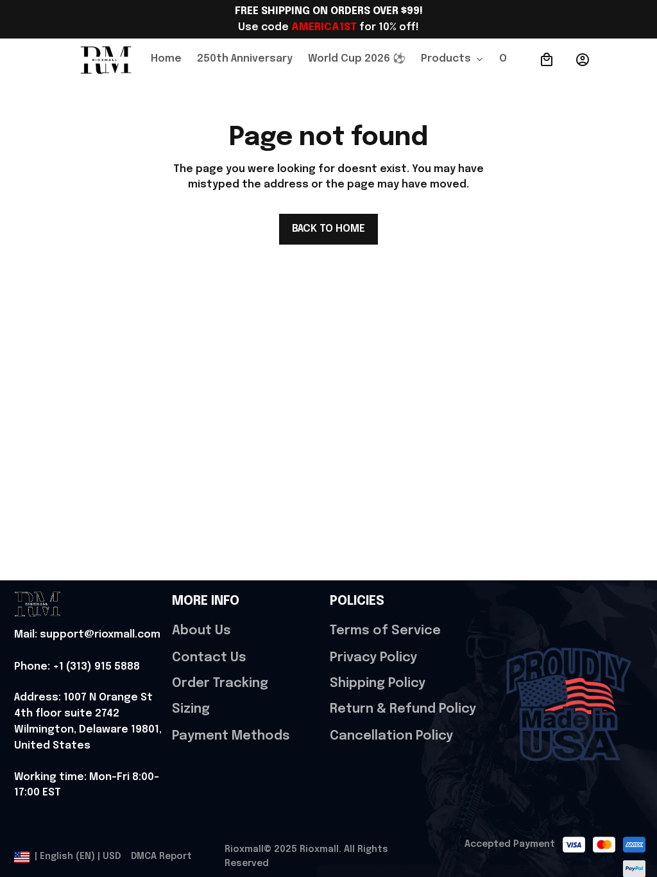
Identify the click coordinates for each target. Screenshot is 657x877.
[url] (87, 635)
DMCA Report (161, 856)
